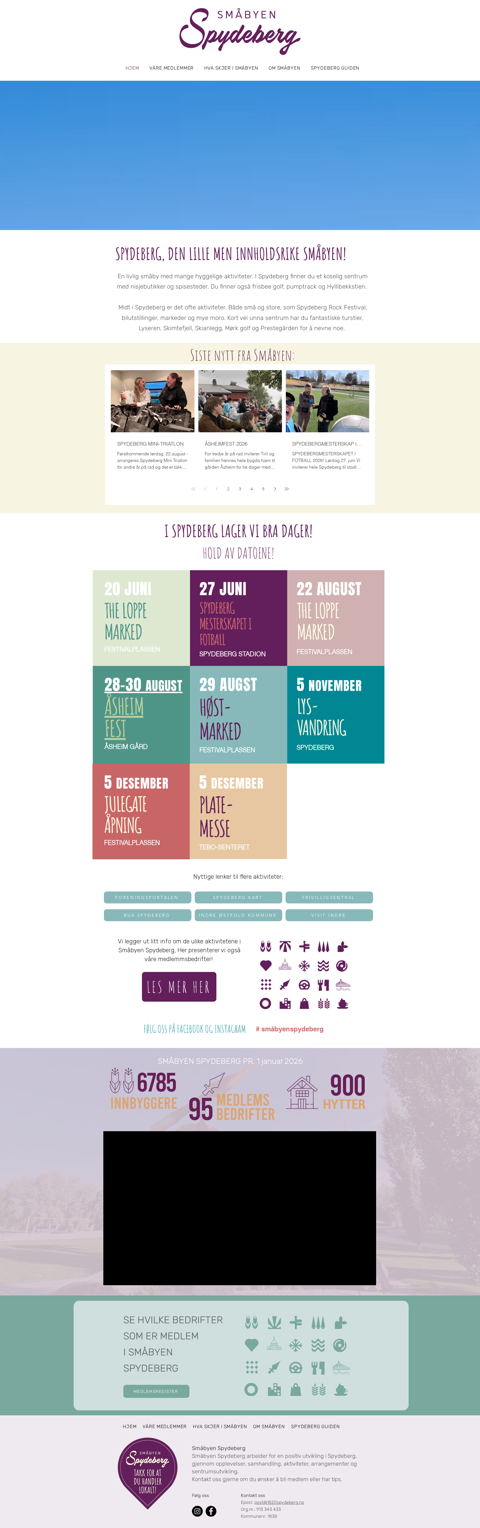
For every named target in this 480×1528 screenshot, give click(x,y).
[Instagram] (197, 1511)
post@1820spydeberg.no (279, 1502)
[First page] (193, 489)
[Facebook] (211, 1511)
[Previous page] (205, 489)
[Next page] (275, 489)
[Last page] (287, 489)
